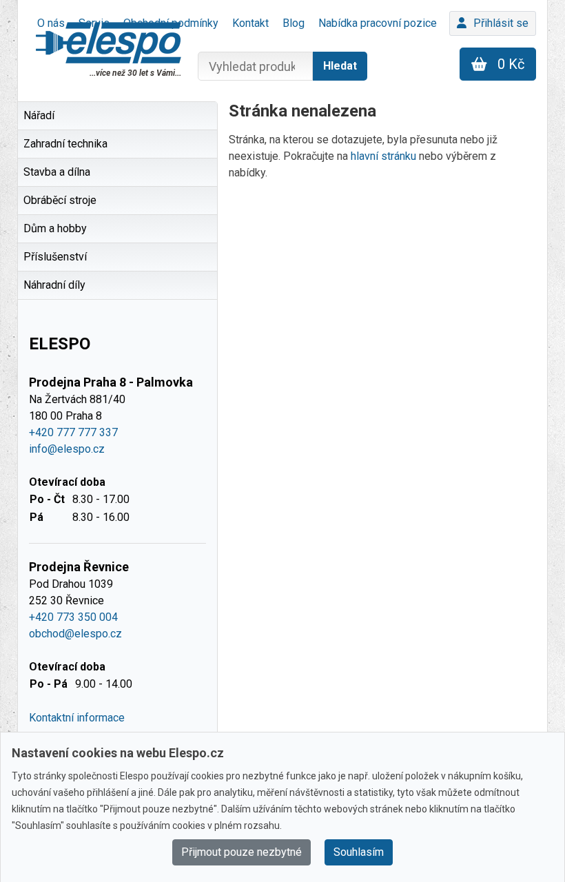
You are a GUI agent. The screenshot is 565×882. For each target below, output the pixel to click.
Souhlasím (358, 852)
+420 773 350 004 (73, 617)
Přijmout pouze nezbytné (241, 852)
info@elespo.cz (67, 448)
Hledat (340, 65)
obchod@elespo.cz (75, 633)
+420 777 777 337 (73, 432)
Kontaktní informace (77, 717)
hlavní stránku (383, 156)
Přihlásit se (500, 23)
